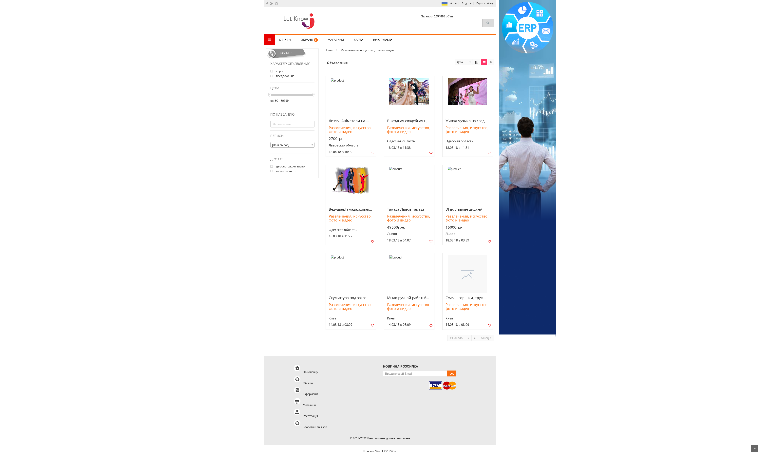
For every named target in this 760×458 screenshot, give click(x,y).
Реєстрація (310, 416)
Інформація (382, 39)
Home (328, 50)
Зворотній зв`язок (315, 427)
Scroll (754, 448)
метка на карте (285, 171)
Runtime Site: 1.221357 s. (380, 451)
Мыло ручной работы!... (408, 297)
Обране (308, 39)
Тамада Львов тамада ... (407, 209)
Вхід (464, 3)
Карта (358, 39)
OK (452, 373)
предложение (284, 76)
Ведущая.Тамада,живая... (350, 209)
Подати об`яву (485, 3)
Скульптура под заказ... (349, 297)
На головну (310, 372)
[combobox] (292, 145)
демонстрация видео (290, 166)
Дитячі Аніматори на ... (349, 120)
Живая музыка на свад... (466, 120)
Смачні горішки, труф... (466, 297)
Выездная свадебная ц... (408, 120)
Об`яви (285, 39)
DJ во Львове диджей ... (466, 209)
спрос (279, 71)
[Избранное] (372, 153)
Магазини (336, 39)
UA (450, 3)
